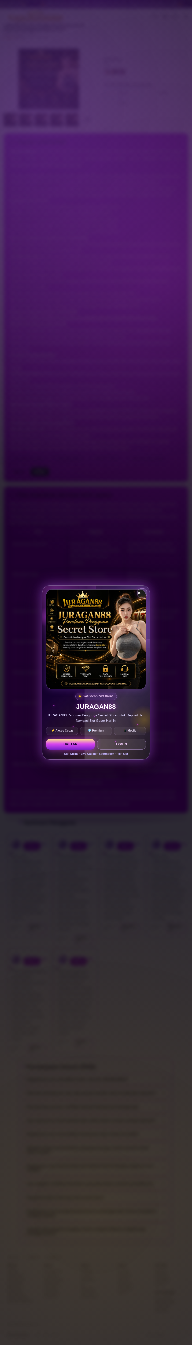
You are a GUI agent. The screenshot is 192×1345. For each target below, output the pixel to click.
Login (121, 744)
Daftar (70, 744)
